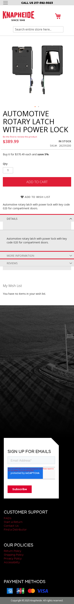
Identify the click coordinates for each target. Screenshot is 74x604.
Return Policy (12, 550)
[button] (35, 107)
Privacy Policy (13, 558)
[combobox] (38, 29)
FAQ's (7, 518)
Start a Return (13, 522)
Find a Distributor (15, 529)
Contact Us (11, 525)
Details (12, 218)
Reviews (12, 263)
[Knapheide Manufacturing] (19, 18)
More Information (20, 255)
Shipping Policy (14, 554)
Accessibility (12, 562)
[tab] (37, 218)
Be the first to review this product (20, 136)
